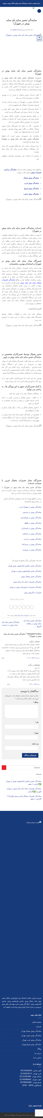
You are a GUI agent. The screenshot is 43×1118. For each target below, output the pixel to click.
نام (36, 722)
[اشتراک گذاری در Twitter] (23, 607)
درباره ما (38, 1053)
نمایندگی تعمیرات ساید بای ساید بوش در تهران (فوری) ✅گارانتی (24, 790)
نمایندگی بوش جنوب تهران (31, 1035)
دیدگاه (35, 702)
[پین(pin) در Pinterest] (15, 607)
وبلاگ (39, 1049)
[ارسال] (4, 767)
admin (14, 30)
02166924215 (26, 1073)
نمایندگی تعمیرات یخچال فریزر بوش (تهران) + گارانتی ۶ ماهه (24, 797)
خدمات (38, 1026)
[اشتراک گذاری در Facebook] (28, 607)
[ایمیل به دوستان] (19, 607)
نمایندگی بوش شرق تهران (31, 1044)
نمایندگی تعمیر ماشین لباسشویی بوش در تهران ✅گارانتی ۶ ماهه (23, 782)
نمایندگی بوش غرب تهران (31, 1040)
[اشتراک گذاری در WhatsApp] (32, 607)
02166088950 (25, 1079)
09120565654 (26, 1070)
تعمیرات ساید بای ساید (21, 615)
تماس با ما (37, 1058)
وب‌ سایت (35, 744)
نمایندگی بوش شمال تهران (31, 1031)
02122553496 (25, 1076)
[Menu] (39, 11)
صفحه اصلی (36, 1022)
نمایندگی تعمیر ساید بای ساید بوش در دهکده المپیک (32, 623)
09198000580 (26, 1082)
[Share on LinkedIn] (11, 607)
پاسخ (3, 658)
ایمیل (36, 733)
